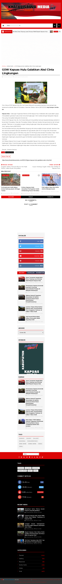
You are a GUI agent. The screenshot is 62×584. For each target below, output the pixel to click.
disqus (31, 196)
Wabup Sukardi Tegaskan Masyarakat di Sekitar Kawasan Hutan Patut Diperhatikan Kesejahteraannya (33, 298)
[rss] (34, 457)
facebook (50, 196)
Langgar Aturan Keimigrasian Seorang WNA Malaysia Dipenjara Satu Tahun (34, 525)
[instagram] (40, 457)
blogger (11, 196)
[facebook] (19, 457)
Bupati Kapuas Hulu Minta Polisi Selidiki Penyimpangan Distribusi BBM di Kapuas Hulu (34, 533)
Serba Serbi (10, 66)
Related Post (6, 171)
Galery (28, 438)
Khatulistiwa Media (25, 579)
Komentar (40, 272)
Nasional (22, 441)
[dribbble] (32, 457)
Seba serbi (22, 443)
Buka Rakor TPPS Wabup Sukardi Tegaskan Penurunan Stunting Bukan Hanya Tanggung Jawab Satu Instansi (34, 423)
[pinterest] (27, 457)
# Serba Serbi (9, 152)
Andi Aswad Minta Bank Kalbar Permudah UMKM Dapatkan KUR (33, 318)
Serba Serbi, (24, 76)
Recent (22, 272)
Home (3, 66)
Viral (21, 446)
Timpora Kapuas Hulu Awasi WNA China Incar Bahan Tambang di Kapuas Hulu (34, 517)
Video (40, 443)
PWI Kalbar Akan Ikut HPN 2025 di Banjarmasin (50, 188)
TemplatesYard (9, 579)
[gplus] (24, 457)
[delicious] (42, 457)
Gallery (36, 438)
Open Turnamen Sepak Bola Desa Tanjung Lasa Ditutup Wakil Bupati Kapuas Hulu (34, 279)
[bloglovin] (30, 457)
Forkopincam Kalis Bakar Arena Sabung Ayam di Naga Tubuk (10, 189)
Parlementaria (32, 441)
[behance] (37, 457)
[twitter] (21, 457)
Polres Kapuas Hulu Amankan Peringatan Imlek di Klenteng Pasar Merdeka (30, 189)
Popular (31, 272)
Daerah (46, 31)
